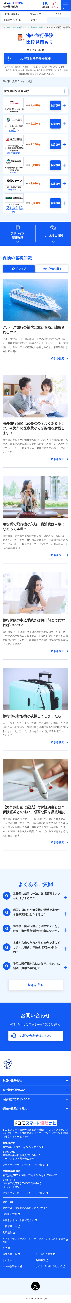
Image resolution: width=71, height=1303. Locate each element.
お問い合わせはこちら (35, 1035)
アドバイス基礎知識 (18, 235)
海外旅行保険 (10, 6)
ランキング (35, 14)
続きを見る (35, 985)
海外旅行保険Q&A (14, 1089)
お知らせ (35, 20)
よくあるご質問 (53, 235)
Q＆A (58, 14)
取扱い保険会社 (12, 14)
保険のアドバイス (12, 20)
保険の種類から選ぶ (15, 1108)
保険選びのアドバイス (16, 1099)
